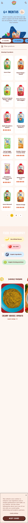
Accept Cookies (10, 518)
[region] (14, 508)
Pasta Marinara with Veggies (20, 99)
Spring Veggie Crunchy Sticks (7, 152)
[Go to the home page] (14, 3)
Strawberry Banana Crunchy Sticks (7, 178)
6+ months (5, 41)
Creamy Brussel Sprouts (12, 316)
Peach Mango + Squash (20, 73)
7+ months (18, 41)
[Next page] (20, 215)
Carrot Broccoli (7, 204)
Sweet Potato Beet (21, 178)
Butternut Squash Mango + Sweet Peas (7, 100)
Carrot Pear (7, 72)
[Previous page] (7, 215)
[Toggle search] (25, 3)
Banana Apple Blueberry (21, 126)
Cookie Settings (14, 513)
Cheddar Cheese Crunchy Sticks (20, 152)
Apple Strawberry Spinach (7, 126)
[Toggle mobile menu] (2, 2)
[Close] (26, 495)
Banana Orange (20, 204)
